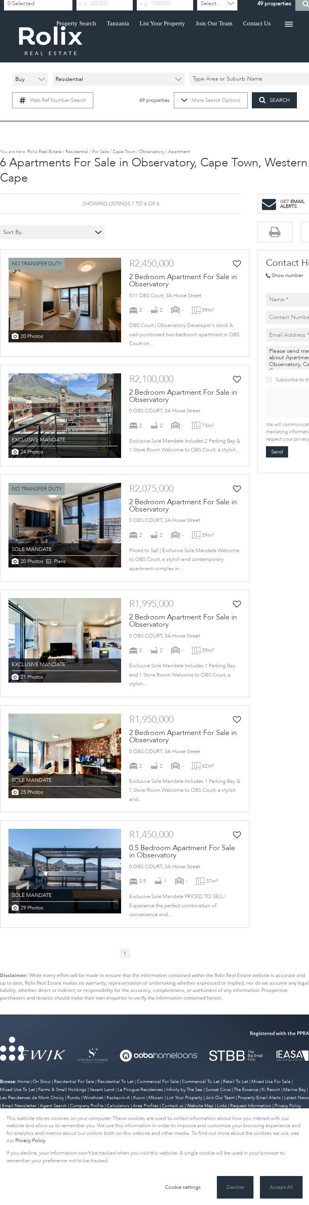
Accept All (281, 1187)
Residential (77, 152)
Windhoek (93, 1098)
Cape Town (124, 152)
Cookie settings (183, 1187)
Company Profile (86, 1106)
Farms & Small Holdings (62, 1090)
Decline (235, 1187)
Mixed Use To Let (17, 1090)
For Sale (100, 152)
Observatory (151, 152)
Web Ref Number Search (58, 100)
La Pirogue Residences (140, 1090)
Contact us (172, 1106)
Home (23, 1082)
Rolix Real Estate (44, 152)
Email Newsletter (19, 1106)
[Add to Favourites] (237, 264)
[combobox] (47, 232)
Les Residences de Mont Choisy (32, 1098)
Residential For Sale (74, 1082)
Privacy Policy (30, 1140)
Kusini (139, 1098)
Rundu (73, 1098)
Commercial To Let (201, 1082)
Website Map (200, 1106)
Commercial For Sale (158, 1082)
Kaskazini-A (118, 1098)
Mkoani (155, 1098)
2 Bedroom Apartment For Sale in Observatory (183, 280)
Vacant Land (102, 1090)
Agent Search (53, 1106)
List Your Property (184, 1098)
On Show (42, 1082)
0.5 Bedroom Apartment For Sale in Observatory (182, 852)
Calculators (118, 1106)
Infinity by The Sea (184, 1090)
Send (277, 451)
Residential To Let (115, 1082)
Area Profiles (146, 1106)
